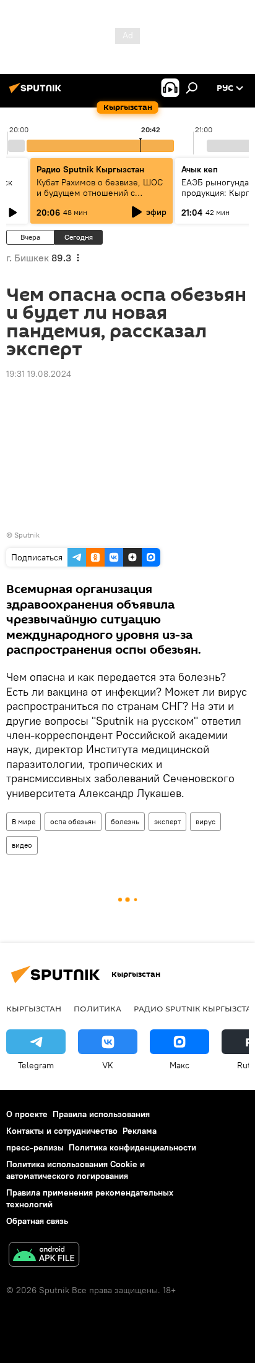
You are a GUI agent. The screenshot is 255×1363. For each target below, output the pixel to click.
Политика (97, 1008)
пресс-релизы (35, 1147)
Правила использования (101, 1114)
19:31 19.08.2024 (38, 373)
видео (22, 845)
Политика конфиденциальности (132, 1147)
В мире (23, 821)
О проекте (27, 1114)
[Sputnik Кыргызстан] (37, 92)
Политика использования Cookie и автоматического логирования (75, 1169)
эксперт (167, 821)
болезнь (125, 821)
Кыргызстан (33, 1008)
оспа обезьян (73, 821)
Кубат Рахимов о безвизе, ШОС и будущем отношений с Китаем (100, 193)
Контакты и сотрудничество (62, 1130)
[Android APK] (44, 1256)
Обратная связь (37, 1220)
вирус (205, 821)
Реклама (140, 1130)
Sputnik (27, 534)
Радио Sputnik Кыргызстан (90, 169)
